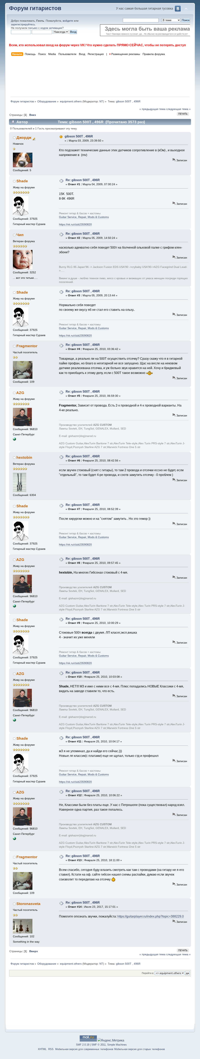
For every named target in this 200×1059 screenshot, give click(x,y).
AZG (20, 393)
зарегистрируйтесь (23, 24)
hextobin (24, 457)
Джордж (23, 137)
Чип (19, 235)
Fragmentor (26, 346)
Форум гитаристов (35, 8)
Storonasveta (28, 904)
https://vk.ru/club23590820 (75, 224)
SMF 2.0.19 (82, 1044)
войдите (68, 20)
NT (101, 101)
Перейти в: (148, 973)
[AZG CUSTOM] (14, 439)
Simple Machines (117, 1044)
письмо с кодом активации (45, 27)
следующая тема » (178, 109)
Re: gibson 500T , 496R (83, 180)
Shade (22, 181)
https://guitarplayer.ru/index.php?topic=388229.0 (150, 916)
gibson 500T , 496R (79, 136)
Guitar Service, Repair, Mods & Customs (84, 217)
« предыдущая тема (152, 109)
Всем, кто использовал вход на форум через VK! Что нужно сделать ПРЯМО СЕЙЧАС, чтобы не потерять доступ (97, 45)
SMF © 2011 (98, 1044)
